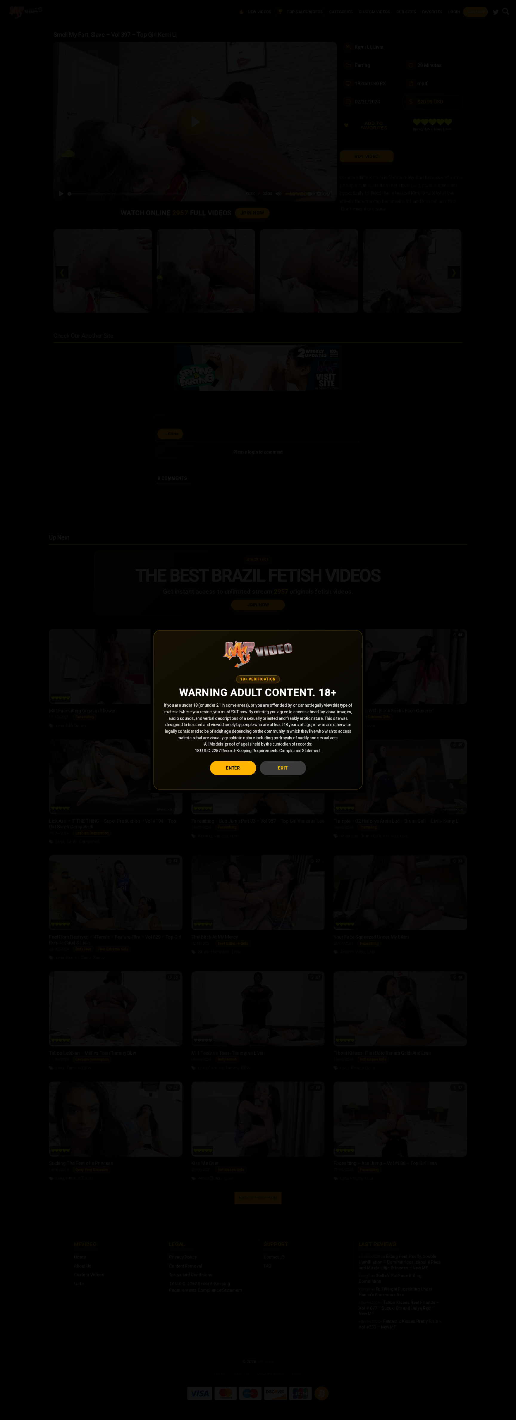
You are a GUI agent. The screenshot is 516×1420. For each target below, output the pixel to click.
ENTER (233, 768)
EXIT (283, 768)
